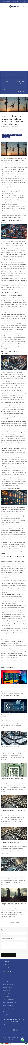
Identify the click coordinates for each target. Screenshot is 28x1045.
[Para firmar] (23, 1024)
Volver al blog (15, 922)
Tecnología (6, 74)
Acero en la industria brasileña (9, 1002)
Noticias (6, 81)
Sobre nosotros (6, 975)
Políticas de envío (6, 990)
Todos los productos (7, 978)
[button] (2, 6)
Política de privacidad (7, 987)
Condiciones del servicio (16, 1039)
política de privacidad (7, 1039)
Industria (6, 89)
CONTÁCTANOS (6, 961)
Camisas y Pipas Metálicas (8, 1005)
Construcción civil (20, 82)
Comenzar (3, 129)
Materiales (19, 74)
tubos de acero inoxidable (20, 90)
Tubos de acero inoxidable (8, 1008)
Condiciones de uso (7, 993)
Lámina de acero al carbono (9, 1011)
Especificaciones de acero (8, 999)
